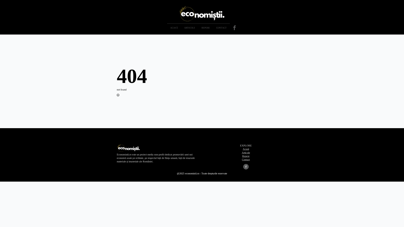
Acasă (174, 28)
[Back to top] (396, 219)
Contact (221, 28)
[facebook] (246, 166)
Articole (189, 28)
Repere (246, 156)
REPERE (206, 28)
